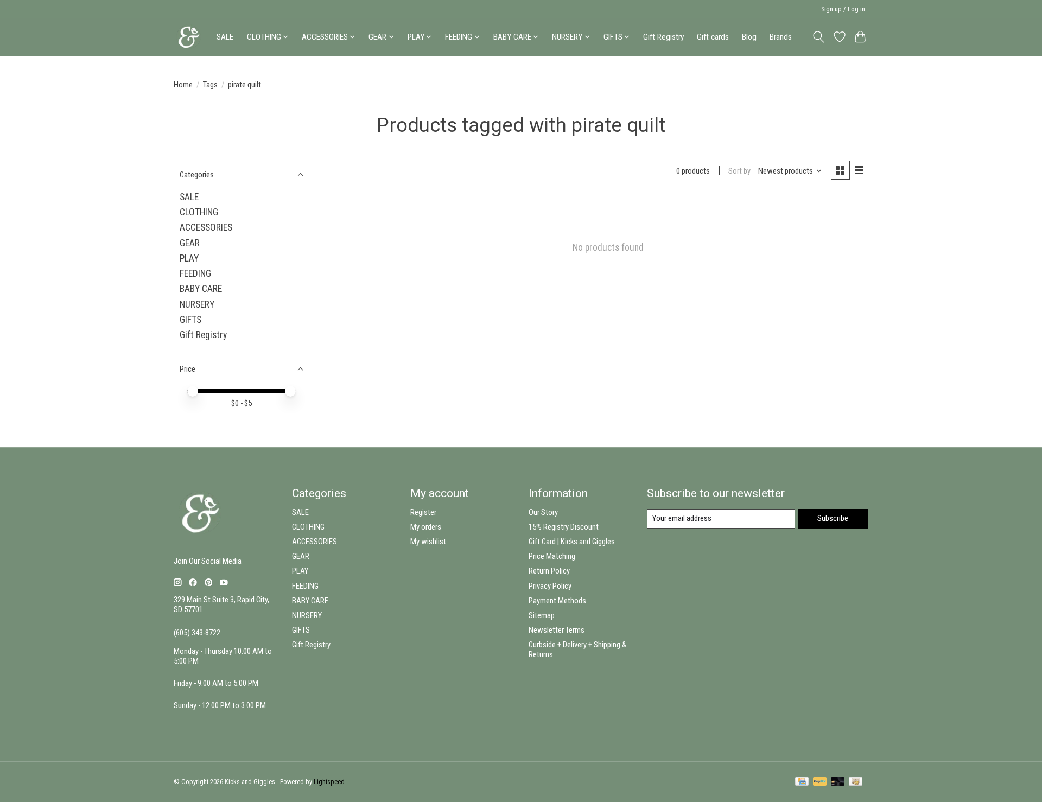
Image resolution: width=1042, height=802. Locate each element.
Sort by (739, 171)
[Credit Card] (802, 782)
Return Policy (549, 571)
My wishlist (428, 541)
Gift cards (713, 37)
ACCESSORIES (206, 227)
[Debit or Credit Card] (838, 782)
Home (183, 85)
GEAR (190, 243)
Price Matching (552, 556)
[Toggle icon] (819, 37)
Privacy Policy (550, 586)
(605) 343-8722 (197, 633)
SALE (225, 37)
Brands (781, 37)
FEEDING (195, 273)
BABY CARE (201, 288)
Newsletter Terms (556, 630)
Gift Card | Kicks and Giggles (572, 541)
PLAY (189, 258)
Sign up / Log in (843, 9)
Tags (210, 85)
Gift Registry (663, 37)
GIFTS (190, 319)
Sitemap (542, 615)
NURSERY (197, 304)
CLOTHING (199, 212)
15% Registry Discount (564, 527)
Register (423, 512)
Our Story (543, 512)
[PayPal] (820, 782)
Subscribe (832, 518)
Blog (749, 37)
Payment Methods (557, 601)
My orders (425, 527)
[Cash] (855, 782)
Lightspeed (329, 782)
